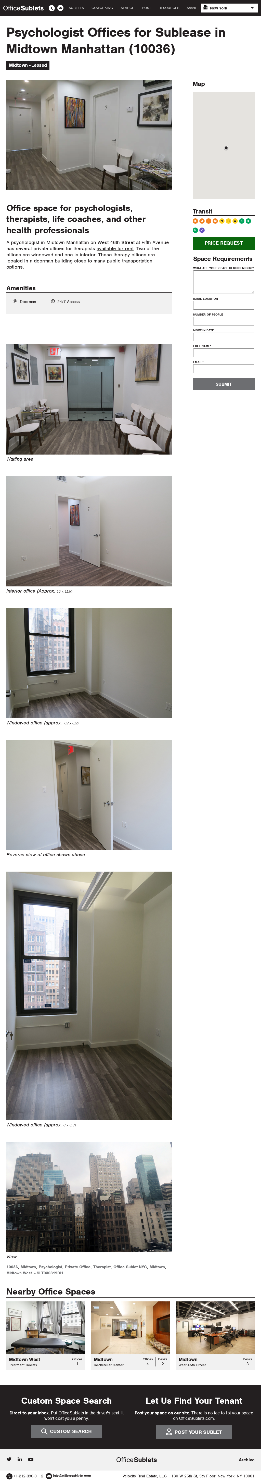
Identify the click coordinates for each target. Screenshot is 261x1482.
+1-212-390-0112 (28, 1476)
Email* (198, 362)
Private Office (77, 1267)
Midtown (28, 1267)
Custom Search (71, 1431)
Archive (247, 1460)
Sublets (76, 8)
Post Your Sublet (198, 1432)
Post (146, 8)
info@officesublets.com (72, 1475)
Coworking (102, 8)
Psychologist (50, 1267)
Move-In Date (203, 330)
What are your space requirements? (223, 268)
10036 (12, 1267)
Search (128, 8)
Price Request (224, 243)
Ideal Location (205, 299)
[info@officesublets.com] (60, 8)
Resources (169, 8)
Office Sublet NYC (130, 1267)
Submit (223, 384)
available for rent (115, 248)
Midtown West (19, 1273)
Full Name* (202, 346)
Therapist (102, 1267)
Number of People (208, 314)
